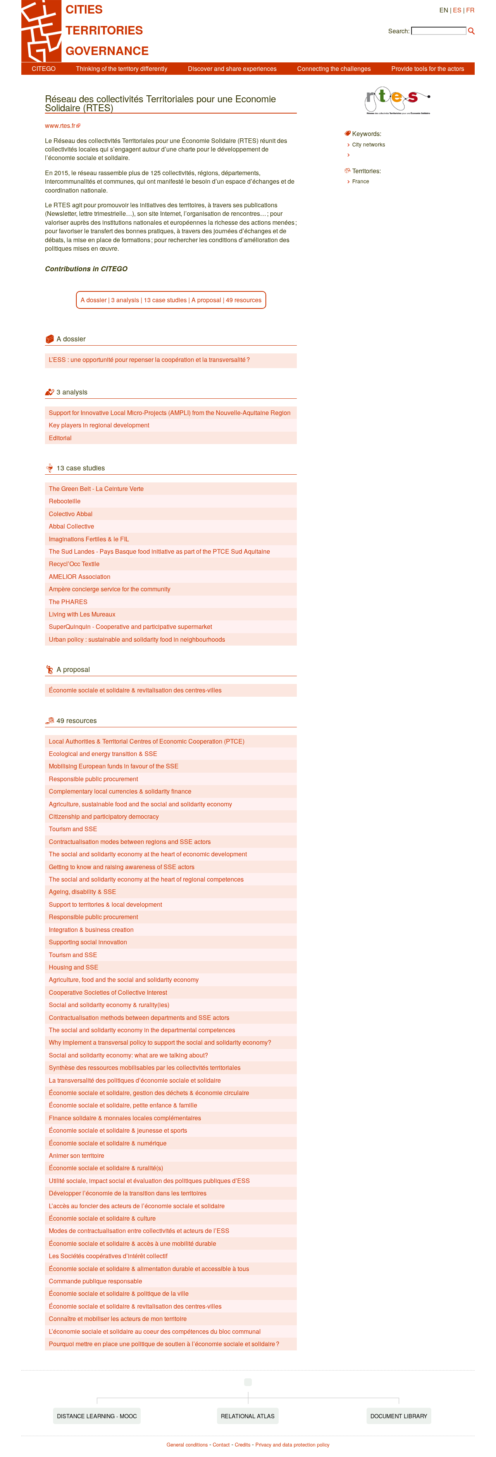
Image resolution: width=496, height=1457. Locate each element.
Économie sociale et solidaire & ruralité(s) (106, 1167)
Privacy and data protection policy (292, 1444)
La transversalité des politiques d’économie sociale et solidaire (135, 1080)
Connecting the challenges (334, 68)
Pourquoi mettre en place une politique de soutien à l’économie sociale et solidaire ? (164, 1343)
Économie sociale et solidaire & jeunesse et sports (118, 1130)
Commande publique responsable (95, 1280)
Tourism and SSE (73, 828)
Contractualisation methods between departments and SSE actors (139, 1017)
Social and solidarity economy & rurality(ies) (109, 1004)
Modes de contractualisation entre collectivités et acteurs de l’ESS (139, 1230)
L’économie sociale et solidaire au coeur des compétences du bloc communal (155, 1331)
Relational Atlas (248, 1416)
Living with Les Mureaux (82, 614)
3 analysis (125, 299)
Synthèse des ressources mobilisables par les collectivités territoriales (145, 1067)
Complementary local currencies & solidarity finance (120, 791)
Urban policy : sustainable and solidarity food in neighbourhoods (137, 639)
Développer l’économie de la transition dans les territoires (128, 1192)
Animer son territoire (76, 1155)
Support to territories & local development (105, 904)
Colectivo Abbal (71, 513)
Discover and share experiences (232, 68)
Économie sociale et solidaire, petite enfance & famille (123, 1104)
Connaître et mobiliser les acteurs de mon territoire (118, 1318)
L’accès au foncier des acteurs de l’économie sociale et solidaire (137, 1205)
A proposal (206, 299)
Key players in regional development (99, 424)
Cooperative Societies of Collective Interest (108, 992)
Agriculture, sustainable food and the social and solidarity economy (140, 803)
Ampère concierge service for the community (109, 588)
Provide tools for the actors (427, 68)
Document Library (398, 1416)
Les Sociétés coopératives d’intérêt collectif (108, 1255)
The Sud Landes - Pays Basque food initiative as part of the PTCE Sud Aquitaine (159, 551)
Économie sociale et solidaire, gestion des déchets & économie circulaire (149, 1092)
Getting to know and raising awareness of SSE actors (122, 866)
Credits (242, 1444)
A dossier (94, 299)
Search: (399, 31)
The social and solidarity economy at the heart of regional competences (146, 879)
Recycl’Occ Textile (74, 563)
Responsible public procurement (93, 778)
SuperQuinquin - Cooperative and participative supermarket (130, 626)
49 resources (244, 299)
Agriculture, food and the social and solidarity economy (124, 979)
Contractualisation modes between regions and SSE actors (130, 841)
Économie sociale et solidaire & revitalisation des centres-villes (135, 689)
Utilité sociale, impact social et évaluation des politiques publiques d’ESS (149, 1180)
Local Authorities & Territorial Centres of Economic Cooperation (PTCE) (147, 741)
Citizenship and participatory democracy (104, 816)
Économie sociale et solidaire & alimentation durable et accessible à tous (149, 1268)
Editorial (60, 437)
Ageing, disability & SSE (82, 891)
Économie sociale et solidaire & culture (102, 1218)
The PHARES (68, 601)
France (360, 181)
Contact (221, 1444)
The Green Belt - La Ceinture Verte (96, 488)
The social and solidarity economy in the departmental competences (142, 1029)
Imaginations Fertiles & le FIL (89, 538)
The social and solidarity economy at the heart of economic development (148, 853)
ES (457, 9)
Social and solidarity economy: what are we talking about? (128, 1055)
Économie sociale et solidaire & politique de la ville (119, 1293)
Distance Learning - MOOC (97, 1416)
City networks (368, 144)
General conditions (187, 1444)
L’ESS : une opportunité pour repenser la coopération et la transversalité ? (149, 359)
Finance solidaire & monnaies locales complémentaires (125, 1117)
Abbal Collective (71, 526)
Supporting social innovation (88, 941)
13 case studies (165, 299)
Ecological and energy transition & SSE (103, 753)
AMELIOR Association (79, 576)
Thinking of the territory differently (121, 68)
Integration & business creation (91, 929)
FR (470, 9)
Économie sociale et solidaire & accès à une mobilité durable (132, 1243)
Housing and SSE (73, 967)
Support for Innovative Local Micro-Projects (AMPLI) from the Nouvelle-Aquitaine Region (170, 412)
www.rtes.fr (60, 125)
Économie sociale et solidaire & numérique (108, 1142)
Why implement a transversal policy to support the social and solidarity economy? (160, 1042)
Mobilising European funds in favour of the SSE (114, 765)
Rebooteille (65, 500)
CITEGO (43, 68)
